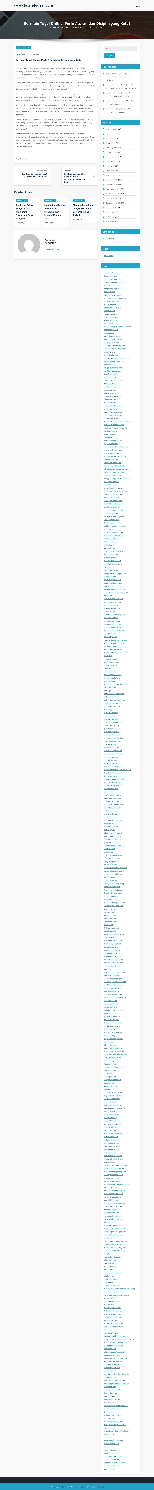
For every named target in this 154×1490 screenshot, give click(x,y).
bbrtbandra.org (110, 377)
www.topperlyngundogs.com (115, 1171)
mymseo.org (109, 1434)
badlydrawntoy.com (111, 1140)
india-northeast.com (111, 497)
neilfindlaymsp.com (111, 1029)
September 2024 (113, 203)
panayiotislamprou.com (113, 412)
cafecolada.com (110, 744)
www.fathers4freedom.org (114, 1168)
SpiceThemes (98, 1487)
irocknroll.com (109, 529)
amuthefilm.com (110, 823)
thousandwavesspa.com (113, 1023)
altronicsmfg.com (110, 320)
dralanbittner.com (110, 557)
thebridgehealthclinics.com (114, 1108)
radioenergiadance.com (113, 406)
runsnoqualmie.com (111, 1212)
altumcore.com (109, 1083)
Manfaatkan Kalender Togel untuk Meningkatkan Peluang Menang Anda (55, 212)
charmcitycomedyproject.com (115, 868)
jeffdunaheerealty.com (112, 1178)
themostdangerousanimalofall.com (117, 770)
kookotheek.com (110, 409)
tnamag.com (109, 1089)
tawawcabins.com (111, 538)
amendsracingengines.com (114, 1190)
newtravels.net (109, 333)
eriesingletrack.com (111, 570)
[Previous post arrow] (18, 176)
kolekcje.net (108, 668)
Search (109, 56)
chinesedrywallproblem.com (115, 981)
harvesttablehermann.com (114, 472)
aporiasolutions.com (112, 1099)
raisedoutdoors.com (111, 520)
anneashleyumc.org (111, 1200)
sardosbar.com (109, 545)
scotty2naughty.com (112, 861)
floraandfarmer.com (111, 482)
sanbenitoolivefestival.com (114, 738)
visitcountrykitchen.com (113, 940)
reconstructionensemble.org (115, 997)
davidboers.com (110, 1130)
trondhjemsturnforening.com (115, 1342)
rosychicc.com (109, 716)
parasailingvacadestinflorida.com (116, 1383)
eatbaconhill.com (110, 323)
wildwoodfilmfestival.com (114, 424)
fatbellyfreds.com (110, 1320)
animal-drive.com (110, 1086)
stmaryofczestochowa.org (114, 883)
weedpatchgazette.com (113, 564)
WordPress (71, 1487)
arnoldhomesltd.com (112, 507)
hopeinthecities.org (111, 725)
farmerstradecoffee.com (113, 1124)
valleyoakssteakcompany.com (115, 1054)
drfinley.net (108, 1412)
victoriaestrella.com (111, 1019)
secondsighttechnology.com (114, 614)
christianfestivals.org (112, 937)
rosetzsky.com (109, 849)
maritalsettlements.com (113, 956)
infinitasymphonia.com (113, 833)
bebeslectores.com (111, 459)
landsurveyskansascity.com (114, 1203)
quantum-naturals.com (113, 1355)
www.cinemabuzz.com (112, 1273)
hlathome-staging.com (112, 624)
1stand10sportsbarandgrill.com (116, 592)
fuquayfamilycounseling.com (115, 1425)
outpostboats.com (111, 719)
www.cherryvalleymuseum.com (116, 447)
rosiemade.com (110, 576)
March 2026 (111, 143)
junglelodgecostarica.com (114, 934)
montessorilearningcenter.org (115, 1358)
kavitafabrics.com (110, 1000)
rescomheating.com (111, 1450)
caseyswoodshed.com (112, 1057)
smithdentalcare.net (111, 1459)
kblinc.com (108, 567)
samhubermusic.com (112, 1466)
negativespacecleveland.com (115, 972)
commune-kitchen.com (113, 820)
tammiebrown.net (111, 921)
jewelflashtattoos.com (112, 371)
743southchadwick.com (113, 494)
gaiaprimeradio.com (112, 918)
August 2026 (111, 129)
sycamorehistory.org (112, 1282)
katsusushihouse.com (112, 839)
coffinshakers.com (111, 880)
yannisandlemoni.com (112, 561)
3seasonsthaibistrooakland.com (116, 684)
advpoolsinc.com (110, 1045)
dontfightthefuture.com (113, 504)
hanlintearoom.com (111, 1396)
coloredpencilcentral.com (113, 510)
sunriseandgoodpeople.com (114, 978)
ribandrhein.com (110, 665)
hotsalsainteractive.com (113, 295)
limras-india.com (110, 276)
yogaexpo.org (109, 690)
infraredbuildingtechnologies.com (117, 469)
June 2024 (110, 217)
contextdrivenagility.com (113, 874)
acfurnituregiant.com (112, 304)
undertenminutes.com (112, 307)
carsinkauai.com (110, 1377)
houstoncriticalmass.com (113, 766)
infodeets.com (109, 292)
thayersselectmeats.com (113, 1095)
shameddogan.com (111, 1114)
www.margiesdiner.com (113, 1219)
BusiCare (87, 1487)
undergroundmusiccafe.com (115, 1462)
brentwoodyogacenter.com (114, 1244)
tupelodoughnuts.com (112, 580)
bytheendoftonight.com (113, 722)
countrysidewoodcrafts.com (114, 345)
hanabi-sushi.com (110, 1263)
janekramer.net (109, 909)
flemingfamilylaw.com (112, 1415)
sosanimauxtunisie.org (112, 396)
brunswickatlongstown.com (114, 902)
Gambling (36, 54)
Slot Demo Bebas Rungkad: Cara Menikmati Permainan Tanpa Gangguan (25, 212)
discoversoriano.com (112, 747)
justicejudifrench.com (112, 887)
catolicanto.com (110, 671)
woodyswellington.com (113, 1317)
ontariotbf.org (109, 352)
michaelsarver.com (111, 618)
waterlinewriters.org (112, 1111)
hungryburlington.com (112, 899)
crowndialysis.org (110, 637)
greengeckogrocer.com (113, 621)
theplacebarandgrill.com (113, 1038)
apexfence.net (109, 1469)
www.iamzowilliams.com (113, 1292)
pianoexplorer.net (110, 1298)
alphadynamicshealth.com (114, 1390)
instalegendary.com (111, 355)
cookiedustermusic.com (113, 994)
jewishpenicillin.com (112, 646)
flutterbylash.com (110, 1393)
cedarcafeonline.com (112, 301)
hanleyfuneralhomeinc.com (114, 586)
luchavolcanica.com (111, 1004)
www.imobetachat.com (113, 1133)
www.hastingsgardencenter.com (116, 1295)
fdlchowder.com (110, 1222)
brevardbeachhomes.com (114, 488)
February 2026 (112, 148)
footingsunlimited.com (112, 1209)
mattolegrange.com (111, 931)
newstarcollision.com (112, 608)
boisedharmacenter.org (113, 703)
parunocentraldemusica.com (115, 1336)
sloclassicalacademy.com (113, 785)
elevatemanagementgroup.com (116, 1406)
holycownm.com (110, 1007)
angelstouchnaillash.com (113, 599)
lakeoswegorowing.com (113, 1421)
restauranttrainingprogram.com (116, 640)
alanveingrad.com (111, 947)
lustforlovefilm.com (111, 826)
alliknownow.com (110, 776)
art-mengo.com (110, 915)
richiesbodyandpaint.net (113, 282)
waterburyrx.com (110, 1042)
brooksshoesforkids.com (113, 1092)
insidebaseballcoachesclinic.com (116, 1374)
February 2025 (112, 180)
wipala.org (108, 709)
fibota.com (108, 1330)
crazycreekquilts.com (112, 807)
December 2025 (112, 157)
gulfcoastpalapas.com (112, 1105)
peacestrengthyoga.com (113, 1181)
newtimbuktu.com (111, 317)
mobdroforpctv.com (111, 731)
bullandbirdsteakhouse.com (114, 1228)
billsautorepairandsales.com (115, 1352)
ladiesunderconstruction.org (115, 456)
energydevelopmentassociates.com (117, 478)
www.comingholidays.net (113, 754)
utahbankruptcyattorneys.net (115, 526)
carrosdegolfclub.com (112, 475)
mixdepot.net (109, 1276)
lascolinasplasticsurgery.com (115, 1231)
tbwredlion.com (110, 1349)
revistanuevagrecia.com (113, 855)
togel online (21, 159)
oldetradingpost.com (112, 453)
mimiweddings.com (111, 1453)
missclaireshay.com (111, 273)
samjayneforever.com (112, 1364)
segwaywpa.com (110, 1102)
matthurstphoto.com (112, 1368)
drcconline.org (109, 1035)
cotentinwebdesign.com (113, 450)
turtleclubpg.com (110, 1013)
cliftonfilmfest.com (111, 513)
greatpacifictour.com (112, 1016)
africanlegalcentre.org (112, 836)
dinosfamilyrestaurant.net (114, 466)
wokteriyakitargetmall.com (114, 627)
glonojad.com (109, 852)
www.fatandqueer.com (33, 5)
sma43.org (108, 1238)
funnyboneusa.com (111, 991)
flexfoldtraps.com (110, 1187)
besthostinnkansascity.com (114, 1456)
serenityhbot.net (110, 1152)
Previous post (42, 170)
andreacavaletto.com (112, 697)
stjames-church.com (111, 858)
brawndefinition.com (112, 801)
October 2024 (111, 198)
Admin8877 (24, 54)
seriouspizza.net (110, 1076)
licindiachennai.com (111, 285)
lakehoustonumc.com (112, 1143)
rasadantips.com (110, 314)
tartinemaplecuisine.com (113, 906)
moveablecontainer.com (113, 440)
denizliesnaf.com (110, 1064)
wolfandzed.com (110, 1266)
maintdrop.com (110, 390)
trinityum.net (109, 1304)
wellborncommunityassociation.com (118, 421)
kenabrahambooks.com (113, 817)
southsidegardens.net (112, 1301)
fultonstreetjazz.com (112, 434)
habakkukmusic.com (112, 1146)
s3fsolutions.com (110, 485)
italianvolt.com (109, 548)
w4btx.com (108, 595)
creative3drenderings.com (114, 1121)
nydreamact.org (110, 364)
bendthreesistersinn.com (113, 985)
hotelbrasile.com (110, 431)
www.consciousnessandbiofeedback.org (119, 1288)
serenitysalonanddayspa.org (115, 298)
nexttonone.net (110, 1149)
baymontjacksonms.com (113, 962)
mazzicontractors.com (112, 1307)
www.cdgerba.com (111, 1333)
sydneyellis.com (110, 633)
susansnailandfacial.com (113, 1159)
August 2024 (111, 208)
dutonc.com (108, 925)
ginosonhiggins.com (112, 950)
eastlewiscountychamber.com (115, 779)
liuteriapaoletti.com (111, 975)
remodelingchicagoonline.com (115, 1241)
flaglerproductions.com (113, 798)
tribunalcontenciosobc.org (114, 782)
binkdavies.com (110, 811)
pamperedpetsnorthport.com (115, 573)
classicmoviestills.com (112, 741)
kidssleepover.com (111, 330)
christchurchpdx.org (111, 814)
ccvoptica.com (109, 1254)
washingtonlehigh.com (113, 1257)
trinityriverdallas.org (112, 678)
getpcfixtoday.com (111, 374)
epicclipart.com (110, 383)
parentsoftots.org (110, 1118)
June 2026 (110, 138)
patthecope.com (110, 1070)
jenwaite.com (109, 1402)
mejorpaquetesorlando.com (114, 589)
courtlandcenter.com (112, 1026)
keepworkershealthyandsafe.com (116, 358)
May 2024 (110, 221)
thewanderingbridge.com (113, 890)
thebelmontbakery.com (113, 339)
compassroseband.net (112, 1080)
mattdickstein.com (111, 1137)
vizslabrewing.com (111, 554)
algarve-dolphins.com (112, 943)
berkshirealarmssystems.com (115, 551)
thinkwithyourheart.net (113, 523)
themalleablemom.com (113, 893)
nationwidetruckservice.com (115, 1010)
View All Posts (50, 249)
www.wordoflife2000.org (113, 532)
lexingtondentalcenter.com (114, 630)
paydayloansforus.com (112, 336)
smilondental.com (111, 605)
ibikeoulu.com (109, 877)
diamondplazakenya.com (113, 1345)
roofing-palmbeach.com (113, 501)
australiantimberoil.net (112, 463)
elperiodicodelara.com (112, 279)
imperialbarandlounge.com (114, 516)
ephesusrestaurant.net (112, 1314)
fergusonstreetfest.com (113, 1361)
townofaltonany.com (112, 966)
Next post (68, 170)
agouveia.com (109, 1428)
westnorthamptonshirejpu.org (115, 428)
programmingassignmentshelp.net (117, 326)
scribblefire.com (110, 687)
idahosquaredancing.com (113, 535)
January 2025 (111, 185)
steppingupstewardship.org (114, 1250)
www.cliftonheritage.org (113, 1235)
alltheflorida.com (110, 1371)
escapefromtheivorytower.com (115, 491)
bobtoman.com (110, 393)
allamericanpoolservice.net (114, 643)
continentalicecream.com (113, 804)
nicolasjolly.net (109, 830)
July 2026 (110, 134)
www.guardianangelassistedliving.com (119, 1339)
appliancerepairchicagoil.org (115, 349)
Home (137, 6)
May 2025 (110, 166)
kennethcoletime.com (112, 896)
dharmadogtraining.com (113, 1440)
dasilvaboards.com (111, 789)
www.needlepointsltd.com (114, 1225)
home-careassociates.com (114, 693)
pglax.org (107, 969)
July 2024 (110, 212)
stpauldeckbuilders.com (113, 1206)
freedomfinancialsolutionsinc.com (117, 1184)
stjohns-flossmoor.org (112, 988)
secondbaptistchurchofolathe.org (116, 1431)
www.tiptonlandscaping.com (115, 1247)
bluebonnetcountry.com (113, 380)
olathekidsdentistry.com (113, 583)
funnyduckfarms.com (112, 1399)
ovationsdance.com (111, 662)
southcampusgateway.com (114, 415)
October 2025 (111, 161)
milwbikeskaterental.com (113, 959)
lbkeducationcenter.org (113, 674)
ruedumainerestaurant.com (114, 845)
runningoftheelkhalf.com (113, 1175)
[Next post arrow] (93, 176)
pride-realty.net (110, 1387)
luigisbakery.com (110, 1260)
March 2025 (111, 175)
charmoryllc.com (110, 760)
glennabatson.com (111, 792)
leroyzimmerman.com (112, 1409)
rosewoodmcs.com (111, 1279)
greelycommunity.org (112, 842)
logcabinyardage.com (112, 1127)
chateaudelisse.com (111, 418)
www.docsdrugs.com (112, 1216)
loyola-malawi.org (111, 712)
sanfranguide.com (111, 757)
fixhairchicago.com (111, 1061)
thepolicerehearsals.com (113, 773)
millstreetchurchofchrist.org (114, 1380)
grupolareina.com (111, 444)
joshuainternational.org (113, 1156)
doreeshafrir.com (110, 864)
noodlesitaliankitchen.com (114, 361)
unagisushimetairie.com (113, 368)
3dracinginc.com (110, 763)
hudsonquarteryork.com (113, 1326)
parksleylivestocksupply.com (115, 700)
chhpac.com (108, 1437)
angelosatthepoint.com (113, 1048)
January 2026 (111, 152)
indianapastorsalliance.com (114, 1051)
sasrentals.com (109, 611)
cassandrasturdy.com (112, 735)
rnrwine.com (109, 1418)
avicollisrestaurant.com (113, 1032)
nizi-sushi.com (109, 912)
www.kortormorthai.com (113, 1194)
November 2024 (112, 194)
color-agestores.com (112, 706)
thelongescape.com (111, 928)
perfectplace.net (110, 681)
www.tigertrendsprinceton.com (116, 1165)
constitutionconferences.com (115, 1067)
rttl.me (106, 1447)
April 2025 (110, 171)
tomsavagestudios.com (113, 649)
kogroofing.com (110, 399)
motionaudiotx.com (111, 1444)
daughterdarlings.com (112, 288)
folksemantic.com (110, 542)
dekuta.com (108, 1269)
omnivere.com (109, 311)
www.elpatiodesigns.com (113, 1323)
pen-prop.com (109, 1162)
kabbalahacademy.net (112, 602)
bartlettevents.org (111, 437)
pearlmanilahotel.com (112, 387)
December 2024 (112, 189)
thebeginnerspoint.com (113, 750)
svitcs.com (108, 1073)
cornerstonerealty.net (112, 1285)
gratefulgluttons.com (112, 728)
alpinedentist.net (110, 402)
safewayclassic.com (111, 342)
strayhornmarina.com (112, 795)
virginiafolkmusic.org (112, 659)
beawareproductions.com (114, 871)
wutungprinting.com (112, 953)
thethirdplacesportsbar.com (114, 1311)
